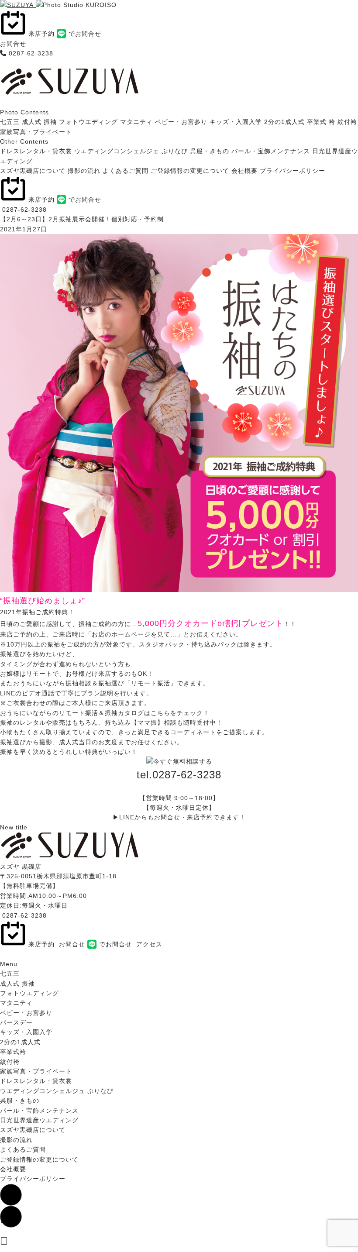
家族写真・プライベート (36, 131)
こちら (160, 712)
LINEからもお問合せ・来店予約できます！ (182, 817)
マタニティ (136, 121)
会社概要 (244, 170)
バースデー (16, 1022)
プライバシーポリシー (292, 170)
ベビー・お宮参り (181, 121)
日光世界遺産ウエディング (39, 1120)
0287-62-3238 (31, 53)
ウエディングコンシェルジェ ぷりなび (131, 151)
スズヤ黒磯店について (32, 170)
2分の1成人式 (284, 121)
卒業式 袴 (321, 121)
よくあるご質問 (125, 170)
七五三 (10, 121)
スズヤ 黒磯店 (20, 866)
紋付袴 (347, 121)
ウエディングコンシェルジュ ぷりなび (57, 1090)
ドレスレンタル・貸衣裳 (36, 151)
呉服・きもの (209, 151)
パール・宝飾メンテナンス (270, 151)
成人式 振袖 (39, 121)
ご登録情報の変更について (190, 170)
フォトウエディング (88, 121)
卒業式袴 (13, 1051)
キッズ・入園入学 (236, 121)
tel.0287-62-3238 (179, 775)
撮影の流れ (84, 170)
